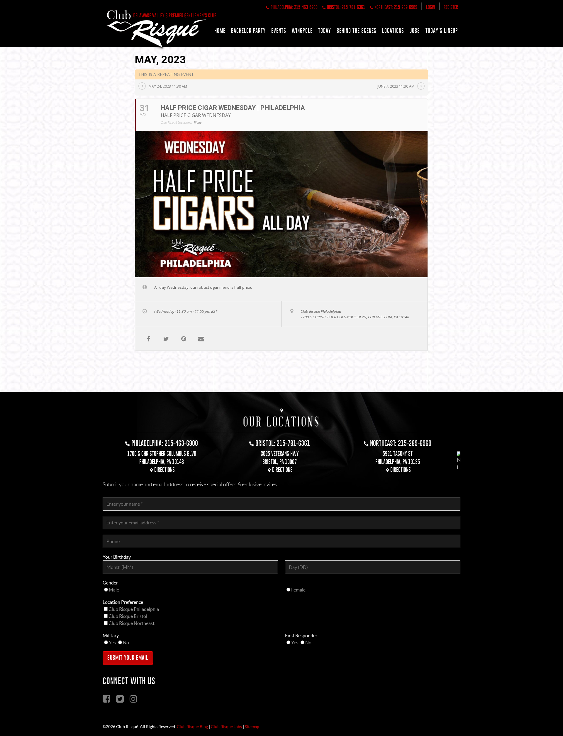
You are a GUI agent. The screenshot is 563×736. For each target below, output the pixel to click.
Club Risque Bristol (127, 616)
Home (219, 31)
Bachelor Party (248, 31)
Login (430, 7)
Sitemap (252, 726)
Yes (112, 642)
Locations (393, 31)
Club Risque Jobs (226, 726)
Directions (164, 470)
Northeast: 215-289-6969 (395, 7)
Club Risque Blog (192, 726)
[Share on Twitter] (166, 339)
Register (451, 7)
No (126, 642)
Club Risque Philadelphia (133, 609)
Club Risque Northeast (131, 623)
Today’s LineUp (441, 31)
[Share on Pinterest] (183, 339)
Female (298, 589)
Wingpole (302, 31)
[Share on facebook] (148, 339)
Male (114, 589)
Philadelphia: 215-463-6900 (294, 7)
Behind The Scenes (357, 31)
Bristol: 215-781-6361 (346, 7)
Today (324, 31)
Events (278, 31)
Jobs (415, 31)
